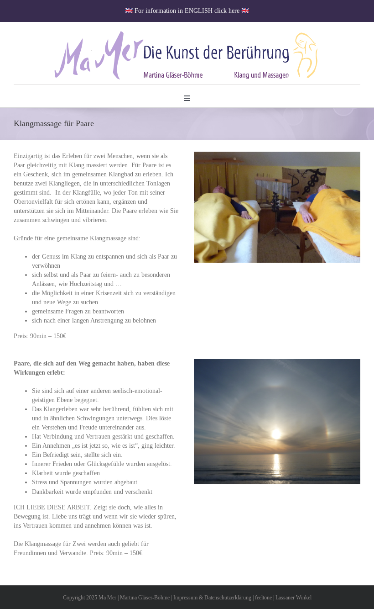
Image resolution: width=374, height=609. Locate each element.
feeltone (263, 597)
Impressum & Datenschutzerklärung (212, 597)
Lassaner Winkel (293, 597)
